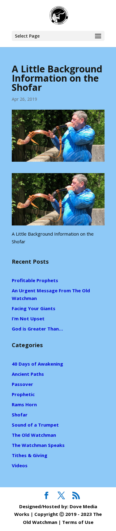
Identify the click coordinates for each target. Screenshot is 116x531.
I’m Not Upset (28, 318)
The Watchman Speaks (38, 445)
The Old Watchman (34, 435)
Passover (22, 384)
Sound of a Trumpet (35, 425)
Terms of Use (77, 522)
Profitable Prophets (35, 280)
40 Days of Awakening (37, 364)
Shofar (20, 414)
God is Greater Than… (37, 329)
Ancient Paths (28, 374)
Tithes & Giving (29, 455)
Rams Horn (24, 404)
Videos (20, 465)
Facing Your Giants (33, 308)
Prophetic (23, 394)
